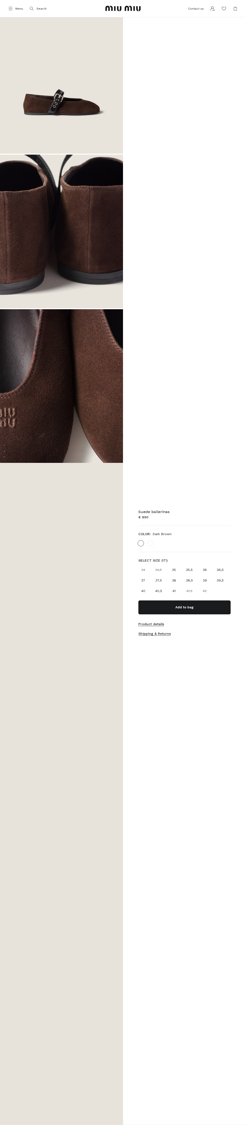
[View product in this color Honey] (150, 543)
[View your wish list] (224, 9)
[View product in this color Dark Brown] (141, 543)
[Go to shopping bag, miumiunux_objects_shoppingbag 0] (235, 9)
